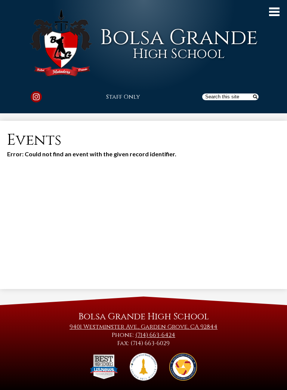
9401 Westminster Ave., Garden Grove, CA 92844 (143, 327)
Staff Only (123, 97)
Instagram (36, 96)
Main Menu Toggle (274, 11)
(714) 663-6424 (155, 335)
